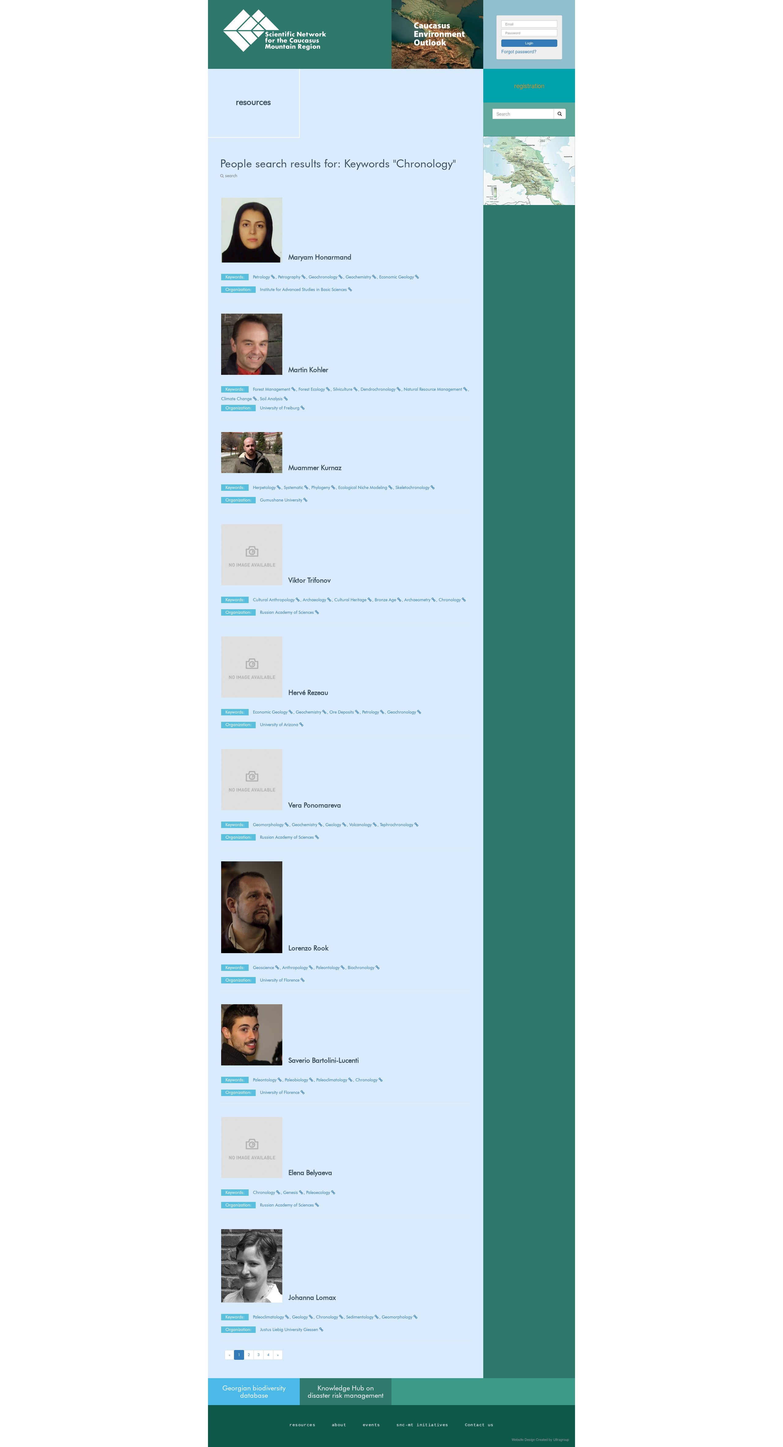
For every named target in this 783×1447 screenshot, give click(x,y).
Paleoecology (318, 1192)
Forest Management (272, 389)
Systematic (294, 487)
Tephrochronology (397, 824)
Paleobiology (297, 1079)
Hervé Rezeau (308, 692)
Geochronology (324, 276)
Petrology (262, 276)
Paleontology (328, 967)
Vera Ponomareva (314, 805)
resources (253, 102)
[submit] (560, 114)
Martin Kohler (308, 370)
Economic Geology (397, 276)
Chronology (450, 599)
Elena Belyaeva (310, 1173)
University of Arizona (279, 724)
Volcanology (361, 824)
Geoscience (264, 967)
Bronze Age (386, 599)
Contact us (479, 1425)
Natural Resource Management (433, 389)
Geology (333, 824)
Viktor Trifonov (309, 580)
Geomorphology (269, 824)
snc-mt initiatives (422, 1425)
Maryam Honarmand (319, 257)
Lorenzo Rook (308, 948)
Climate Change (237, 398)
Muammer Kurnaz (314, 468)
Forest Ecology (312, 389)
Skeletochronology (413, 487)
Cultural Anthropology (274, 599)
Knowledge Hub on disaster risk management (346, 1391)
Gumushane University (281, 500)
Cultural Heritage (351, 599)
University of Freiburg (280, 407)
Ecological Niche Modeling (363, 487)
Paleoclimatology (332, 1079)
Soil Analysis (272, 398)
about (339, 1425)
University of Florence (280, 980)
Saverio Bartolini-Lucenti (323, 1060)
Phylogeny (321, 487)
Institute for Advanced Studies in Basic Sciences (304, 289)
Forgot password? (518, 51)
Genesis (291, 1192)
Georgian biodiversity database (254, 1391)
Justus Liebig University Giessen (289, 1329)
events (371, 1425)
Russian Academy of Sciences (287, 612)
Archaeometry (418, 599)
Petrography (290, 276)
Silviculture (343, 389)
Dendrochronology (379, 389)
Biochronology (362, 967)
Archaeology (315, 599)
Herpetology (265, 487)
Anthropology (295, 967)
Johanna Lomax (312, 1297)
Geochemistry (359, 276)
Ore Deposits (342, 712)
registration (529, 85)
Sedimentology (360, 1317)
